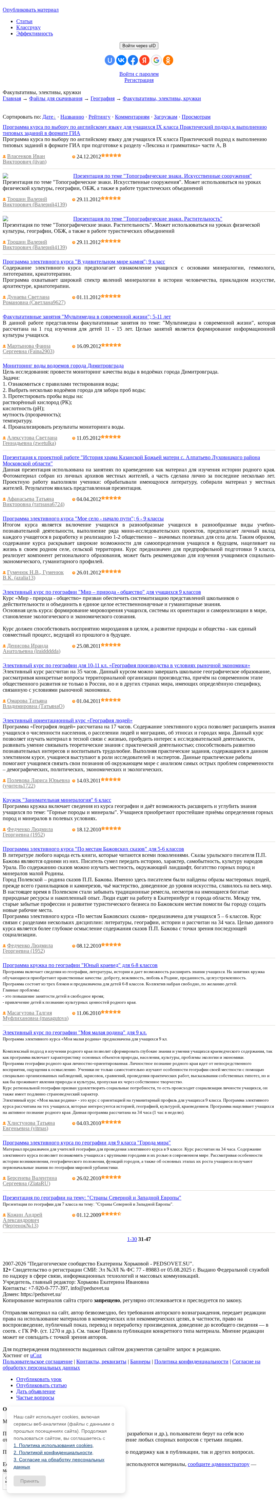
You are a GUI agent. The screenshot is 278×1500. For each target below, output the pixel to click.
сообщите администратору (219, 1464)
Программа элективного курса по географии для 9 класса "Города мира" (87, 1142)
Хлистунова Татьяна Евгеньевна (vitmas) (29, 1125)
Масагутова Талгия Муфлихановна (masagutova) (35, 1015)
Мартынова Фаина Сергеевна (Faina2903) (28, 348)
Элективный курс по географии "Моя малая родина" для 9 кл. (75, 1032)
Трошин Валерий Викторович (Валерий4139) (35, 201)
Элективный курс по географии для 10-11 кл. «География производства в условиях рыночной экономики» (126, 665)
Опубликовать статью (41, 1385)
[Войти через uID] (110, 60)
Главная (12, 98)
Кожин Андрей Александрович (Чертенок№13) (22, 1220)
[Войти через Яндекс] (144, 60)
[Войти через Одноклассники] (168, 60)
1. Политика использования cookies (53, 1445)
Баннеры (140, 1361)
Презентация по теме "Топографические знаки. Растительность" (147, 219)
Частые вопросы (35, 1397)
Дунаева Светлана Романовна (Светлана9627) (34, 299)
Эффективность (34, 33)
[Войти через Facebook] (133, 60)
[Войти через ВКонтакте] (121, 60)
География (103, 98)
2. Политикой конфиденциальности (53, 1452)
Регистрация (139, 80)
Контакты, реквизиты (101, 1361)
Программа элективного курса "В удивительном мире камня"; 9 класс (84, 261)
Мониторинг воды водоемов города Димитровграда (63, 365)
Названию (72, 117)
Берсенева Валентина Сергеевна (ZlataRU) (30, 1180)
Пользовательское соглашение (38, 1361)
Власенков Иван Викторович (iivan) (24, 159)
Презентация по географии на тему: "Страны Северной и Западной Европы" (92, 1198)
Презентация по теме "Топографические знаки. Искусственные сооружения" (162, 176)
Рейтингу (99, 117)
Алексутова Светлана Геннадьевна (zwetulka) (30, 440)
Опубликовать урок (39, 1379)
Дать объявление (35, 1391)
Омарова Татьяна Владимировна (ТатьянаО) (33, 703)
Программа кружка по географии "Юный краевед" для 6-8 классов (80, 965)
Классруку (28, 27)
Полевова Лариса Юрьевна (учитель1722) (36, 783)
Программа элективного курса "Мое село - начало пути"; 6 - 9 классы (83, 518)
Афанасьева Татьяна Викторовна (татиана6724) (33, 501)
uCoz (36, 1355)
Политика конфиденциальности (191, 1361)
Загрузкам (165, 117)
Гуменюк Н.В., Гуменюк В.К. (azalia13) (33, 575)
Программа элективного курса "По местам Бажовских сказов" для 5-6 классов (93, 849)
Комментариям (132, 117)
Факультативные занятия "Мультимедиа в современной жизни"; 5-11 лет (87, 317)
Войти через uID (139, 45)
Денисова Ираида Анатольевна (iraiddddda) (31, 648)
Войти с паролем (139, 74)
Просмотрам (196, 117)
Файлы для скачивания (55, 98)
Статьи (24, 21)
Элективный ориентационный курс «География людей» (68, 720)
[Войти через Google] (156, 60)
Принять (29, 1481)
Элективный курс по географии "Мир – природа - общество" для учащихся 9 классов (102, 592)
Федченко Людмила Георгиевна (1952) (28, 832)
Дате (47, 117)
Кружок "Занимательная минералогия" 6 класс (57, 800)
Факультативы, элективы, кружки (162, 98)
